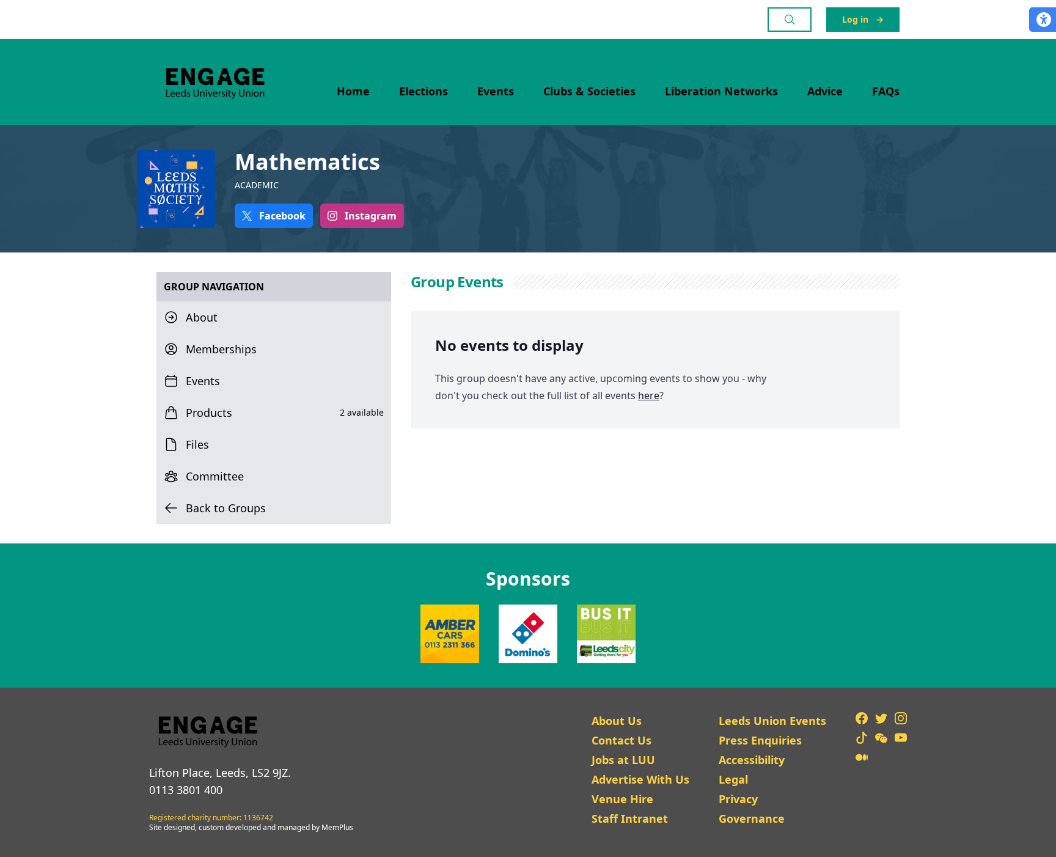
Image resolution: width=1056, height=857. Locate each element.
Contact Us (621, 740)
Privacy (738, 799)
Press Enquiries (760, 740)
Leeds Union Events (772, 720)
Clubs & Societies (589, 91)
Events (495, 91)
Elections (423, 91)
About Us (617, 720)
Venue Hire (622, 799)
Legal (733, 779)
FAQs (886, 91)
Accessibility (752, 759)
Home (353, 91)
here (648, 395)
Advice (825, 91)
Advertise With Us (640, 779)
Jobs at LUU (623, 759)
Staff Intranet (630, 818)
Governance (752, 818)
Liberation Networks (721, 91)
